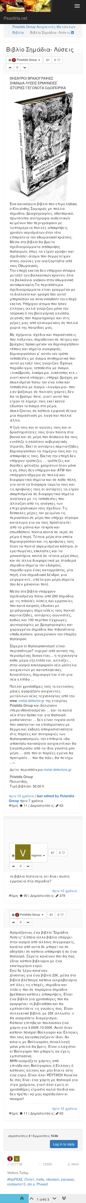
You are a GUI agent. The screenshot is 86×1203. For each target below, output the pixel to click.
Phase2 (42, 1184)
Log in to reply (64, 1144)
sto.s (31, 1184)
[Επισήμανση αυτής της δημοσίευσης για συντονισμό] (48, 59)
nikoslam (52, 1179)
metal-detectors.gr (57, 769)
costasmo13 (16, 1184)
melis (40, 1179)
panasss (67, 1179)
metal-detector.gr (31, 700)
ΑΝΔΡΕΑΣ (14, 1179)
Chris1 (29, 1179)
